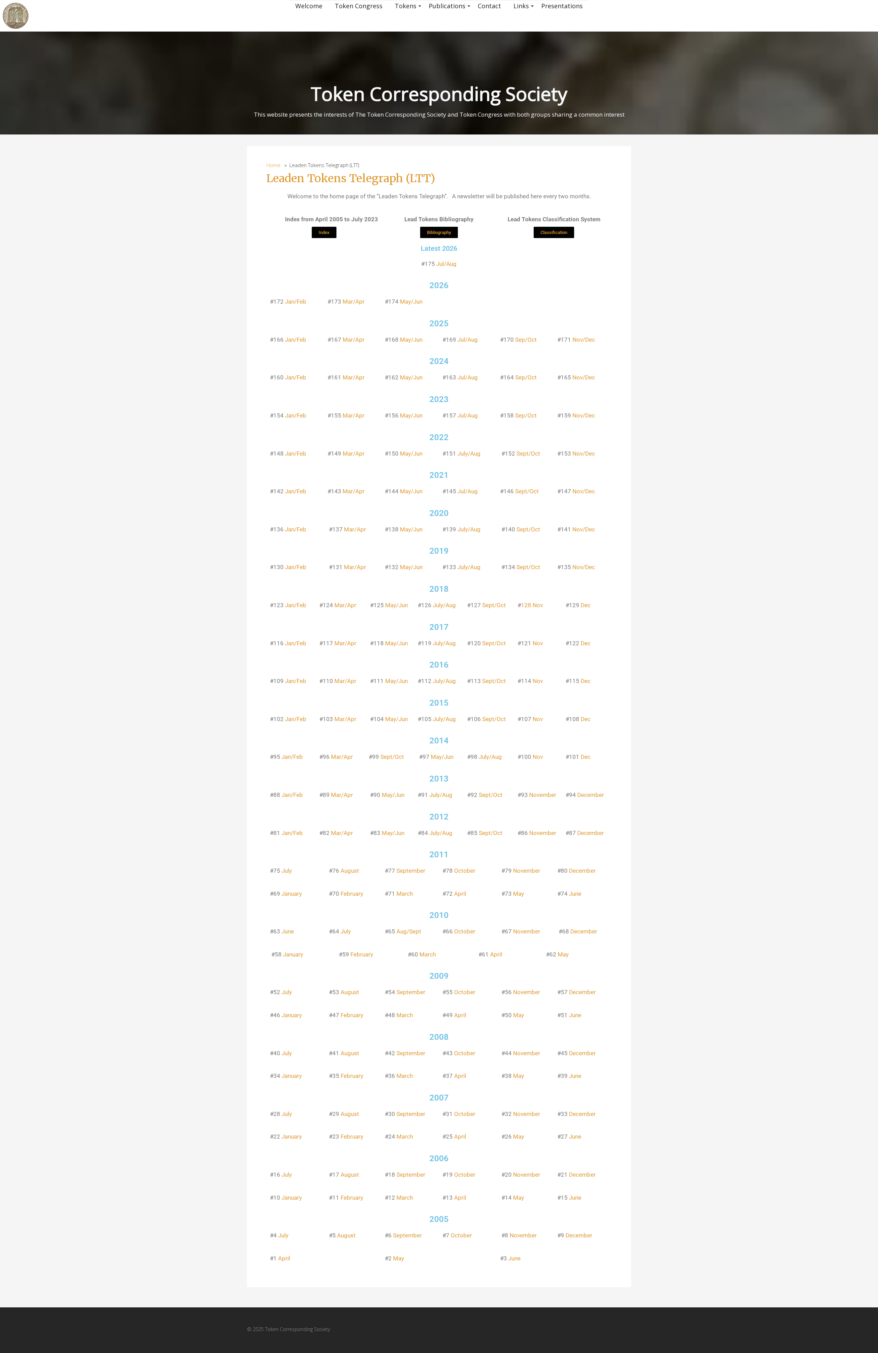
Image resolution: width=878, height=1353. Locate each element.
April (460, 893)
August (350, 870)
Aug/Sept (408, 931)
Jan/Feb (295, 301)
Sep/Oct (526, 339)
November (542, 794)
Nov (538, 643)
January (292, 893)
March (404, 893)
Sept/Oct (528, 453)
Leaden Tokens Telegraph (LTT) (350, 178)
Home (273, 165)
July (287, 870)
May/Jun (411, 301)
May (518, 893)
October (464, 870)
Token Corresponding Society (439, 93)
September (410, 870)
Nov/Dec (583, 339)
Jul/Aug (446, 263)
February (352, 893)
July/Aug (469, 453)
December (590, 794)
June (575, 893)
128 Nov (532, 605)
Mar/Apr (354, 301)
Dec (586, 605)
